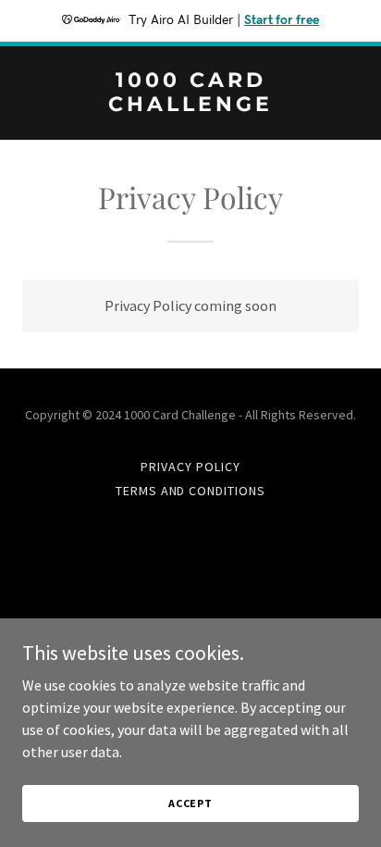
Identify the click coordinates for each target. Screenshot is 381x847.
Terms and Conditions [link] (191, 490)
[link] (190, 105)
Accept (190, 803)
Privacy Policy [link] (190, 466)
